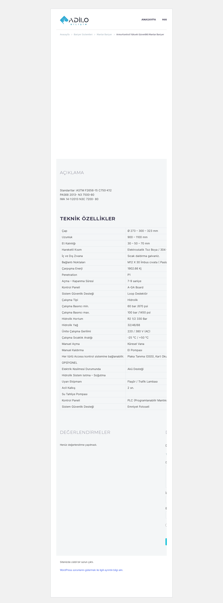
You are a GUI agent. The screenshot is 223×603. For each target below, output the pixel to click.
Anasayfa (148, 19)
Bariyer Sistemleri (83, 34)
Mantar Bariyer (104, 34)
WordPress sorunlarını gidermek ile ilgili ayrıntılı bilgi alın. (91, 569)
